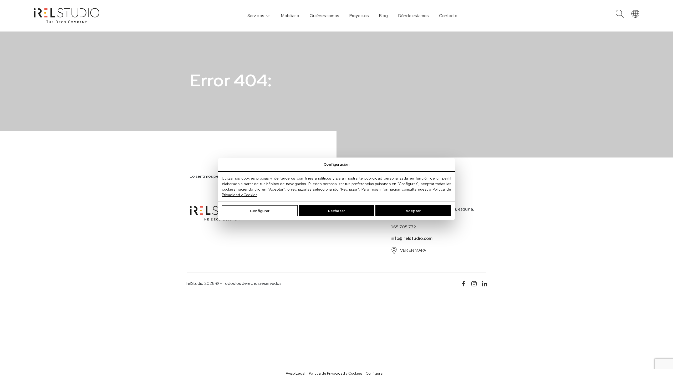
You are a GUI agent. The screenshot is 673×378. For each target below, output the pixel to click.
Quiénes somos (324, 15)
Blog (383, 15)
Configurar (259, 210)
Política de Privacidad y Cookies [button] (335, 373)
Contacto (448, 15)
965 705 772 (403, 227)
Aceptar (413, 210)
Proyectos (359, 15)
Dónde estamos (413, 15)
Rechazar (336, 210)
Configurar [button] (375, 373)
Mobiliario (290, 15)
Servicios (255, 15)
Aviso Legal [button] (295, 373)
